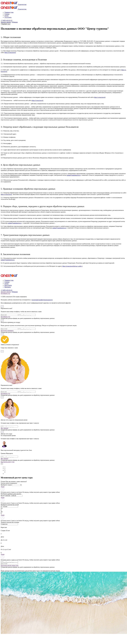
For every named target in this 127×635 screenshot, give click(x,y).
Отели (6, 15)
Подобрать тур (5, 24)
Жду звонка (4, 428)
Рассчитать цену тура (7, 462)
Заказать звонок (6, 22)
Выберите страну (6, 485)
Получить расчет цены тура (9, 565)
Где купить (7, 17)
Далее (2, 486)
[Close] (2, 306)
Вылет (3, 495)
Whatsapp (15, 22)
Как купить (8, 285)
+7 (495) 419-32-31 (6, 20)
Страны (6, 14)
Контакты (7, 287)
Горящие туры (8, 12)
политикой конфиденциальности (42, 300)
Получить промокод (7, 330)
